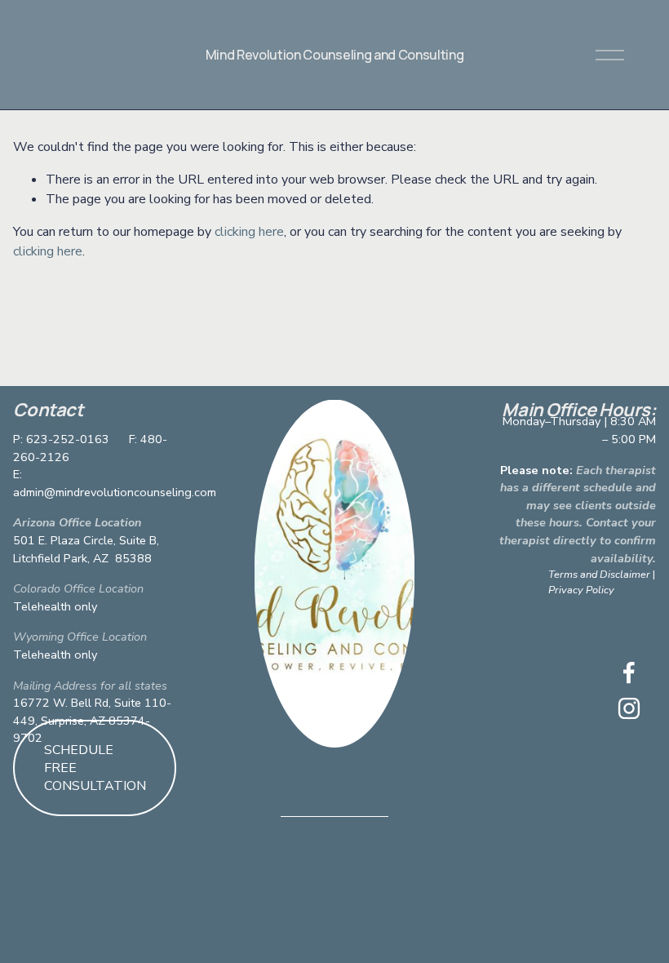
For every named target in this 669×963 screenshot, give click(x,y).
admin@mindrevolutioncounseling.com (114, 492)
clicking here (249, 232)
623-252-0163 (67, 439)
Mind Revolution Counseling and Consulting (335, 55)
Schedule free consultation (95, 768)
